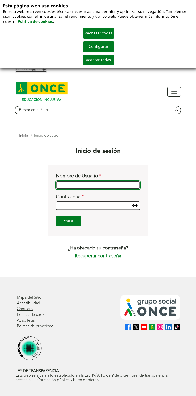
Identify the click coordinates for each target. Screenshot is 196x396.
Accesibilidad (28, 303)
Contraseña (69, 197)
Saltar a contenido (31, 70)
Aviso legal (26, 320)
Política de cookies (35, 21)
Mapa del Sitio (29, 298)
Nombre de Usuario (77, 176)
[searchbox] (93, 110)
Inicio (23, 136)
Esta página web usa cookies (35, 5)
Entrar (68, 221)
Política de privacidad (35, 326)
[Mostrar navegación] (174, 92)
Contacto (25, 309)
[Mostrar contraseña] (135, 205)
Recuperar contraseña (98, 256)
